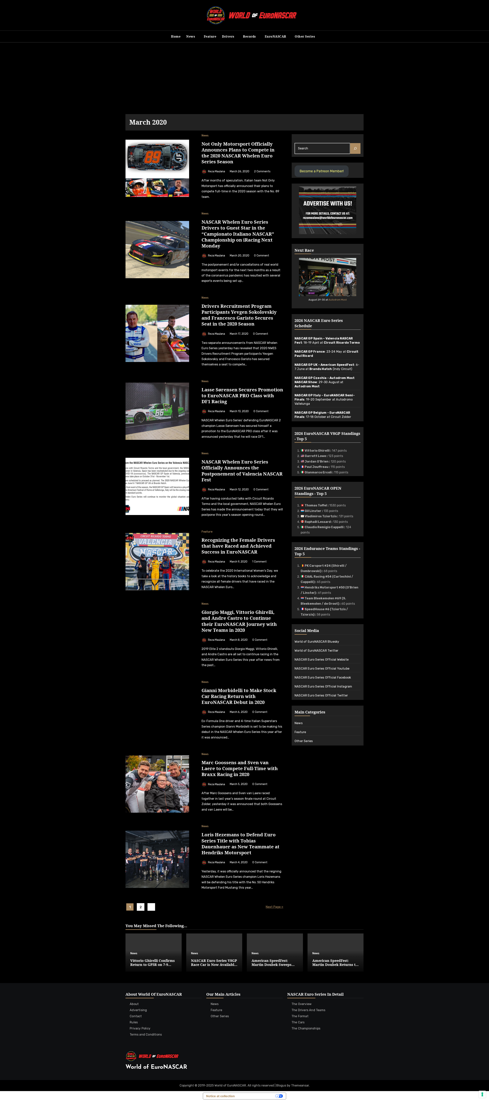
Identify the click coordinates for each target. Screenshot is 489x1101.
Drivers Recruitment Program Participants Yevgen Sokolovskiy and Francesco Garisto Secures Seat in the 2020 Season (239, 315)
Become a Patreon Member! (322, 171)
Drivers (228, 36)
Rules (134, 1022)
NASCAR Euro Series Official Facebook (323, 677)
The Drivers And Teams (308, 1010)
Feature (210, 36)
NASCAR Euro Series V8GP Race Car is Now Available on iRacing (214, 964)
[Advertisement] (244, 78)
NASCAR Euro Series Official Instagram (323, 686)
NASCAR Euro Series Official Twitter (321, 695)
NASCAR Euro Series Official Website (322, 659)
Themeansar (300, 1085)
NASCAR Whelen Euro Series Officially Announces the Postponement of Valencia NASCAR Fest (242, 471)
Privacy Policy (140, 1028)
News (191, 36)
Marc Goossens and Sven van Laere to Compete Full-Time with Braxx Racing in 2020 (240, 768)
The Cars (298, 1022)
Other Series (305, 36)
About (134, 1004)
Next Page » (274, 907)
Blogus (281, 1085)
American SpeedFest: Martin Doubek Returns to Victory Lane (335, 964)
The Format (299, 1016)
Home (176, 36)
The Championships (305, 1028)
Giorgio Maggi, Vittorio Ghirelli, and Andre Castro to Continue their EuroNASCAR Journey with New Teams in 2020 (239, 621)
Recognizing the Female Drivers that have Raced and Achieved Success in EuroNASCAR (238, 546)
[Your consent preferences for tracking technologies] (482, 1094)
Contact (136, 1016)
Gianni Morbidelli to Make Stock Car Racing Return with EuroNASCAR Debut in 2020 (239, 696)
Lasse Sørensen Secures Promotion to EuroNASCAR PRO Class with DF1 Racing (242, 395)
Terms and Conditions (146, 1034)
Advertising (138, 1010)
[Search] (355, 148)
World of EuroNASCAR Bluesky (317, 641)
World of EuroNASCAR (156, 1067)
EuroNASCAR (276, 36)
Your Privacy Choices (257, 1096)
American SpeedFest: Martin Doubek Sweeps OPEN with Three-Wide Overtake (271, 966)
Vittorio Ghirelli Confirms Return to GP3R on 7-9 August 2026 (152, 964)
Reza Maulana (216, 171)
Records (250, 36)
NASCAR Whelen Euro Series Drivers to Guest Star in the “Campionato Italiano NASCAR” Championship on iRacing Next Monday (238, 234)
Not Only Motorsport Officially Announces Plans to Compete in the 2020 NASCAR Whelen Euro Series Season (238, 153)
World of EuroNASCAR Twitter (316, 650)
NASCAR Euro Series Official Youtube (322, 668)
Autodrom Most (338, 299)
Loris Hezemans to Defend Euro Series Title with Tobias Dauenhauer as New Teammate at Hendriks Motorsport (240, 843)
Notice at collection (220, 1096)
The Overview (301, 1004)
